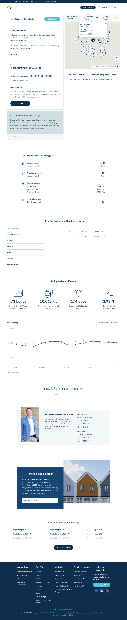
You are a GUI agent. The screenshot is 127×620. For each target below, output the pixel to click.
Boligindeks (59, 579)
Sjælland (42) (78, 575)
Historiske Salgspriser (62, 586)
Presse (38, 575)
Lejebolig (40, 1)
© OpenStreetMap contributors (108, 66)
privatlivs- (67, 613)
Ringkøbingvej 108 (94, 534)
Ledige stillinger (41, 597)
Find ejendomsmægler (24, 571)
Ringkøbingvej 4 (19, 530)
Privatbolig (18, 1)
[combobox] (40, 500)
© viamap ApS (95, 66)
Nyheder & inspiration (43, 582)
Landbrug (33, 1)
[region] (92, 41)
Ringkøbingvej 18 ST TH (59, 538)
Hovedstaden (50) (80, 571)
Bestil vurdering (89, 7)
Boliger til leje (59, 575)
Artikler (38, 579)
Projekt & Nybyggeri (50, 1)
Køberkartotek (22, 579)
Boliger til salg (59, 571)
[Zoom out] (117, 62)
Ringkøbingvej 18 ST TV (59, 534)
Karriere (38, 593)
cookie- (73, 613)
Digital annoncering (61, 582)
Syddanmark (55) (79, 579)
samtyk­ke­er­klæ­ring (67, 615)
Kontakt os (39, 571)
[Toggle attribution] (117, 66)
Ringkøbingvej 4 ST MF (22, 538)
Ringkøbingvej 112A (95, 538)
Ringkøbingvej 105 (94, 530)
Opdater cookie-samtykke (65, 609)
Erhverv (25, 1)
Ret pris (20, 103)
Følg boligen (52, 19)
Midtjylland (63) (79, 582)
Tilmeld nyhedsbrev (102, 585)
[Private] (9, 7)
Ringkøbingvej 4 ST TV (22, 534)
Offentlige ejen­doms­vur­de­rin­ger (63, 590)
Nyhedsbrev (40, 586)
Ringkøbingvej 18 (57, 530)
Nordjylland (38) (79, 586)
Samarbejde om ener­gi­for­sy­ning (44, 601)
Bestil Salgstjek (22, 575)
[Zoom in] (117, 58)
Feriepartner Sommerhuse (21, 583)
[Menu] (16, 7)
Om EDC (39, 589)
